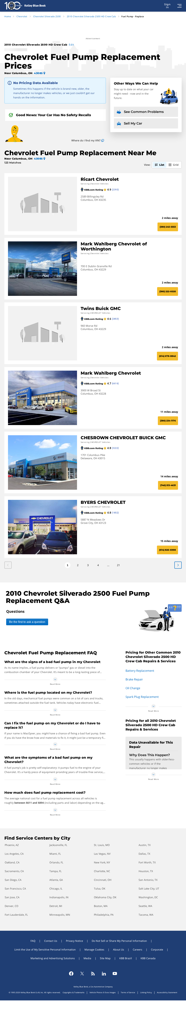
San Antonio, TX (148, 880)
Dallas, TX (144, 853)
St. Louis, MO (102, 845)
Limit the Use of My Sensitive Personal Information (45, 949)
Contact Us (50, 941)
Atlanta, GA (56, 880)
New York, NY (102, 862)
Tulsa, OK (99, 888)
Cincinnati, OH (102, 880)
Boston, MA (101, 906)
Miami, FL (55, 853)
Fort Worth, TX (147, 862)
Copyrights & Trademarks (73, 992)
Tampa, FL (55, 871)
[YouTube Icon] (115, 973)
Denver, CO (11, 906)
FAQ (33, 941)
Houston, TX (146, 871)
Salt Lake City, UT (149, 888)
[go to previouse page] (178, 565)
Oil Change (133, 688)
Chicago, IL (55, 888)
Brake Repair (134, 679)
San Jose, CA (12, 897)
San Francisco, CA (15, 888)
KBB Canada (148, 958)
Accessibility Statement (167, 992)
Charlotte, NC (102, 871)
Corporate (157, 949)
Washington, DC (148, 897)
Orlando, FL (56, 862)
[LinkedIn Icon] (104, 973)
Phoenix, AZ (12, 845)
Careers (137, 949)
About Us (118, 949)
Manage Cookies (94, 949)
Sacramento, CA (14, 871)
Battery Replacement (140, 671)
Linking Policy (146, 992)
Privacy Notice (74, 941)
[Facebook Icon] (71, 973)
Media (87, 958)
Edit (71, 44)
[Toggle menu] (179, 5)
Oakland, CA (12, 862)
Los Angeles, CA (14, 853)
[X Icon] (82, 973)
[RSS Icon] (93, 973)
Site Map (105, 958)
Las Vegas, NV (102, 853)
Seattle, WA (145, 906)
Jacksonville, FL (58, 845)
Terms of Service (128, 992)
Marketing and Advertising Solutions (53, 958)
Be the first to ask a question (27, 621)
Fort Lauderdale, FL (16, 914)
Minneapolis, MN (59, 914)
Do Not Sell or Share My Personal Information (119, 941)
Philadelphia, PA (104, 914)
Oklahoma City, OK (105, 897)
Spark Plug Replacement (142, 697)
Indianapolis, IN (58, 897)
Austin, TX (145, 845)
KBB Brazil (125, 958)
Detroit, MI (55, 906)
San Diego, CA (13, 880)
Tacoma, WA (146, 914)
